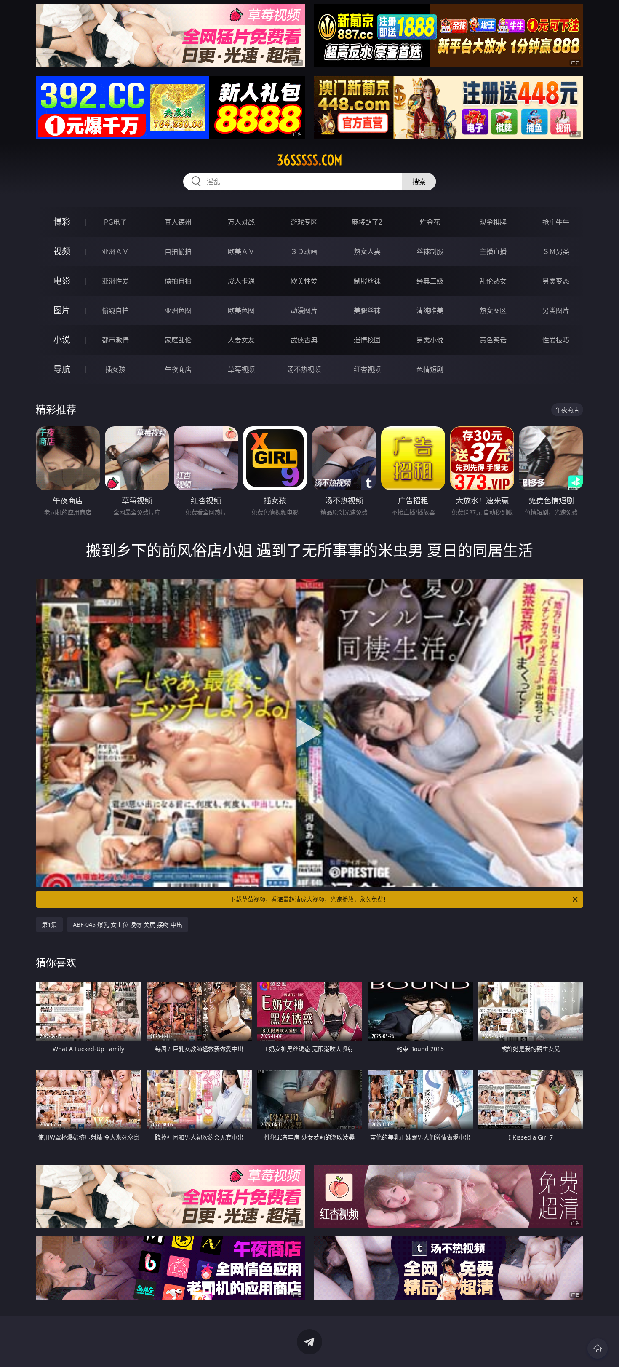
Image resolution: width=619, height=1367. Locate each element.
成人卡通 (241, 281)
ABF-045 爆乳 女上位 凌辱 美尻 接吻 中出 (127, 924)
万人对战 (241, 222)
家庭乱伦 (178, 340)
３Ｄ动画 (304, 251)
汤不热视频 (304, 369)
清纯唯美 (429, 310)
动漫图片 (304, 310)
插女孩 (115, 369)
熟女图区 (493, 310)
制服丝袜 (367, 281)
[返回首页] (597, 1348)
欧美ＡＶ (241, 251)
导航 (61, 369)
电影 (61, 280)
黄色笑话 (493, 340)
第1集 (49, 924)
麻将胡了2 (367, 222)
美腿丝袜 (367, 310)
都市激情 (115, 340)
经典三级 (429, 281)
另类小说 (429, 340)
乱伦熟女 (493, 281)
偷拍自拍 (178, 281)
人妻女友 (241, 340)
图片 (61, 310)
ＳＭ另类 (555, 251)
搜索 (419, 181)
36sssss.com (309, 160)
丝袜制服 (429, 251)
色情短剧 (429, 369)
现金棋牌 (493, 222)
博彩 (61, 221)
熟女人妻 (367, 251)
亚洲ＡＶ (115, 251)
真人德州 (178, 222)
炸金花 (430, 222)
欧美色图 (241, 310)
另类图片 (555, 310)
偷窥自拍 (115, 310)
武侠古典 (304, 340)
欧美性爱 (304, 281)
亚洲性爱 (115, 281)
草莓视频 (241, 369)
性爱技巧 (555, 340)
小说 (61, 339)
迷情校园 (367, 340)
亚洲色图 (178, 310)
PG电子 (115, 222)
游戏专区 (304, 222)
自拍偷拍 (178, 251)
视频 (61, 251)
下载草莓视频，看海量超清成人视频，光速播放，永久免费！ (309, 899)
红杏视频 (367, 369)
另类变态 (555, 281)
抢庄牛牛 (555, 222)
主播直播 (493, 251)
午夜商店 (178, 369)
